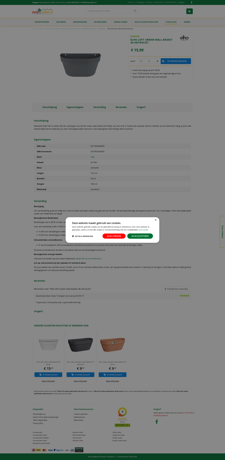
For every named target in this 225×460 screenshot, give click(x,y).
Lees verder (143, 229)
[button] (82, 236)
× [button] (155, 220)
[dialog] (112, 230)
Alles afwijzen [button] (114, 236)
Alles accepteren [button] (140, 236)
